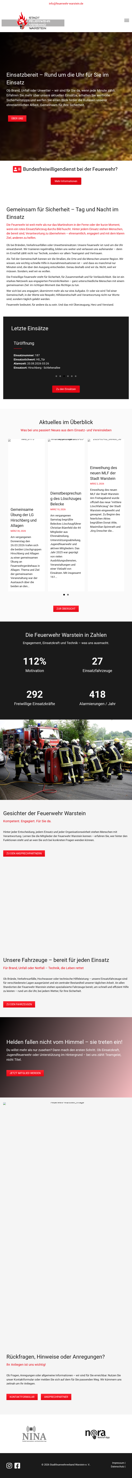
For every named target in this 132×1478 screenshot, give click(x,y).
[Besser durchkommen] (102, 515)
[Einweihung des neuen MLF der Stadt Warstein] (62, 515)
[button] (56, 376)
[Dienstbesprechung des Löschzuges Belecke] (23, 515)
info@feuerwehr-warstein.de (66, 3)
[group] (62, 515)
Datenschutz (117, 1466)
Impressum (118, 1462)
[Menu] (126, 20)
